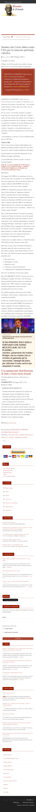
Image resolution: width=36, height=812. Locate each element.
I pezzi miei (12, 423)
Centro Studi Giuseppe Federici (10, 758)
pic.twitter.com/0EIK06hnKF (19, 86)
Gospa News (6, 773)
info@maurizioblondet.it (13, 2)
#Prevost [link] (4, 102)
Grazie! (5, 474)
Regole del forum (7, 472)
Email (4, 617)
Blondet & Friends (18, 7)
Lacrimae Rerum (7, 777)
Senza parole (8, 510)
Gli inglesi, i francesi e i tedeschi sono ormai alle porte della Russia (16, 581)
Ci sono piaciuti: (9, 554)
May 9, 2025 (24, 90)
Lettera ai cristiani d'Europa (10, 781)
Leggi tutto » (9, 567)
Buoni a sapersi (9, 488)
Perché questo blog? (8, 470)
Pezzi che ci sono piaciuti (11, 503)
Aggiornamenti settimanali (11, 632)
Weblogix (16, 802)
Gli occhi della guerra (8, 769)
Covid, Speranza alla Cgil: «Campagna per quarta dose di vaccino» (16, 534)
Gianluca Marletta (7, 766)
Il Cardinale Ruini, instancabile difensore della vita (12, 672)
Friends (7, 495)
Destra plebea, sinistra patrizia (8, 713)
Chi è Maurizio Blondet (8, 468)
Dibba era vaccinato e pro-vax (8, 693)
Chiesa (7, 491)
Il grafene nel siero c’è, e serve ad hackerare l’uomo (13, 544)
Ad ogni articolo (8, 628)
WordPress (30, 800)
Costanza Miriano (7, 762)
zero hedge (5, 792)
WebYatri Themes (28, 802)
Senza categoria (9, 506)
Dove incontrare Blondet (9, 476)
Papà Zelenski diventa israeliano (9, 522)
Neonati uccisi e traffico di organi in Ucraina (11, 539)
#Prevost (6, 77)
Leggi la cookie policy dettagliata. (26, 805)
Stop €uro (5, 788)
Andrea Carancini (7, 754)
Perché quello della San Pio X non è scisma (11, 570)
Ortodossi (5, 784)
